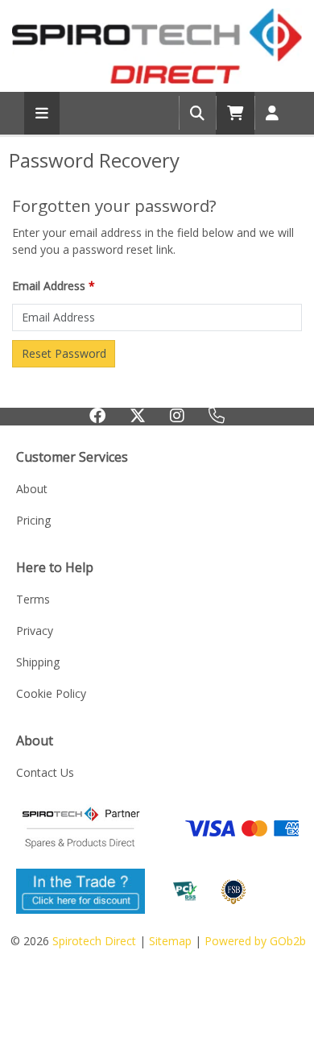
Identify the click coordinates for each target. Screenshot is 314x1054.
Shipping (38, 662)
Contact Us (45, 772)
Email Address (53, 285)
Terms (33, 599)
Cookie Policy (51, 693)
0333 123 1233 (216, 421)
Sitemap (170, 940)
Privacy (34, 630)
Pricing (33, 520)
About (32, 488)
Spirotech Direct (94, 940)
